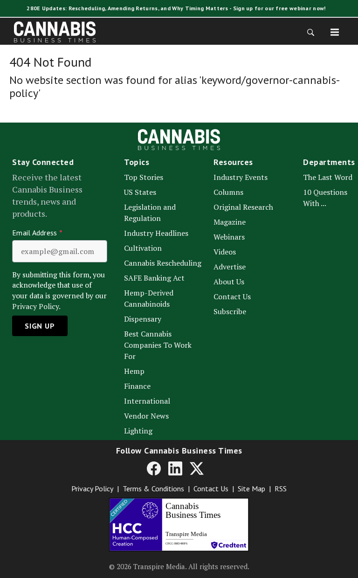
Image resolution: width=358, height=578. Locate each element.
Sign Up (40, 325)
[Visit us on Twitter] (197, 468)
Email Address (37, 232)
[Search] (308, 31)
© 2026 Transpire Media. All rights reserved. (179, 566)
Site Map (251, 488)
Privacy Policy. (36, 306)
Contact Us (210, 488)
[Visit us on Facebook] (154, 468)
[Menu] (334, 31)
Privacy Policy (92, 488)
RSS (281, 488)
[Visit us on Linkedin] (175, 468)
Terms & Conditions (153, 488)
